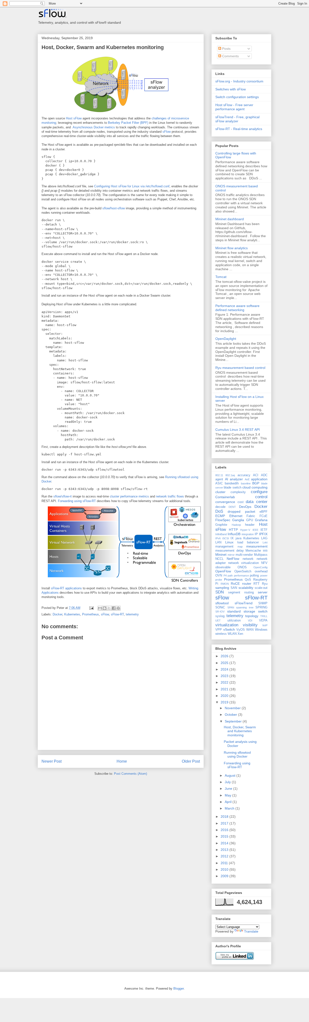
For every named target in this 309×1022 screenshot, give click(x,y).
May (228, 795)
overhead (261, 571)
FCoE (263, 516)
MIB (265, 550)
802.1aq (230, 475)
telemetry (132, 614)
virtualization (226, 625)
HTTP (233, 530)
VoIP (264, 625)
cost (241, 502)
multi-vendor (244, 554)
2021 (225, 689)
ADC (264, 475)
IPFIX (263, 534)
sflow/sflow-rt (62, 496)
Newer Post (52, 761)
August (230, 775)
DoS (219, 511)
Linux (229, 542)
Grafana (261, 520)
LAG (264, 538)
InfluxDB (234, 534)
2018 (225, 816)
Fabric (250, 516)
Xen (240, 633)
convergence (225, 502)
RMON (225, 583)
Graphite (221, 524)
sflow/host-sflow (113, 208)
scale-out (261, 588)
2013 (225, 850)
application (259, 479)
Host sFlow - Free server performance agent (234, 107)
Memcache (253, 550)
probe (218, 579)
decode (220, 507)
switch (262, 611)
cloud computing (254, 487)
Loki (265, 542)
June (229, 788)
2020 (225, 696)
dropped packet (241, 511)
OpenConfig (260, 567)
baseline (246, 483)
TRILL (263, 616)
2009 (225, 876)
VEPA (263, 620)
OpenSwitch (242, 571)
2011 (225, 863)
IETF (263, 530)
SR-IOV (220, 611)
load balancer (248, 542)
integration (248, 534)
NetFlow (233, 559)
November (233, 708)
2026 (225, 656)
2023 (225, 676)
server (262, 592)
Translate (251, 931)
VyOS (240, 629)
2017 (225, 823)
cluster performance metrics (129, 496)
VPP (218, 629)
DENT (232, 506)
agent (219, 479)
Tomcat (220, 277)
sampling (222, 588)
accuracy (244, 475)
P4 (225, 575)
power (263, 575)
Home (122, 761)
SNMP (262, 603)
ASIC (219, 483)
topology (251, 616)
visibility (250, 625)
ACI (255, 475)
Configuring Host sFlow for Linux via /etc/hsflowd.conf (131, 186)
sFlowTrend (244, 603)
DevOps (245, 507)
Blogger (178, 988)
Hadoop (236, 524)
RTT (256, 583)
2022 (225, 682)
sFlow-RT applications (66, 588)
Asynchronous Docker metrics (94, 127)
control (261, 497)
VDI (250, 620)
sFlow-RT (117, 614)
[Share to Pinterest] (118, 608)
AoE (247, 479)
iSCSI (225, 538)
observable (223, 567)
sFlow (166, 131)
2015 (225, 836)
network (248, 559)
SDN (219, 592)
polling (254, 575)
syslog (220, 616)
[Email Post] (91, 608)
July (228, 782)
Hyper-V (245, 529)
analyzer (236, 479)
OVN (218, 575)
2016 (225, 830)
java (238, 538)
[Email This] (100, 608)
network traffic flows (170, 496)
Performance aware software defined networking (237, 308)
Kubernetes (72, 614)
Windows (261, 629)
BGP (255, 483)
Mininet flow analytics (231, 248)
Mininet (220, 554)
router (246, 583)
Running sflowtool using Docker (237, 755)
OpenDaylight (225, 339)
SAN (234, 588)
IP (256, 534)
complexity (238, 492)
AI (226, 479)
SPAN (230, 607)
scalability (246, 588)
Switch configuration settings (237, 97)
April (228, 802)
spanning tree (244, 607)
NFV (264, 563)
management (224, 546)
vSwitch (229, 629)
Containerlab (225, 497)
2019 (225, 702)
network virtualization (243, 563)
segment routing (241, 592)
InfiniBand (221, 534)
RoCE (235, 583)
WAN (249, 629)
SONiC (220, 607)
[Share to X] (109, 608)
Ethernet (235, 516)
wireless (221, 633)
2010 (225, 869)
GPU (249, 520)
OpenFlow (223, 571)
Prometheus (90, 614)
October (231, 714)
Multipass (260, 554)
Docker (57, 614)
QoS (248, 579)
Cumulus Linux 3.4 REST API (237, 429)
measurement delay (229, 550)
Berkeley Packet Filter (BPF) (128, 122)
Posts (226, 49)
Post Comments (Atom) (130, 773)
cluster (220, 492)
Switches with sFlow (230, 89)
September (234, 721)
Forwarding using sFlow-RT (77, 501)
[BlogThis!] (104, 608)
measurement (256, 546)
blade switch (232, 487)
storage (249, 611)
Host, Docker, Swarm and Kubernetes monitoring (103, 47)
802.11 (219, 475)
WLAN (232, 633)
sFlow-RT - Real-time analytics (238, 129)
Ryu (264, 583)
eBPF (263, 511)
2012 (225, 856)
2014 (225, 843)
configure (259, 491)
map (240, 546)
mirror (231, 554)
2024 (225, 669)
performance (241, 575)
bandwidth (232, 483)
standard (234, 611)
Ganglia (238, 520)
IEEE (255, 529)
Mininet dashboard (229, 219)
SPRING (261, 607)
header (249, 524)
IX (232, 538)
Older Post (191, 761)
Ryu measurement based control (240, 368)
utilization (234, 620)
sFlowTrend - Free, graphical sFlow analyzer (237, 119)
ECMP (220, 516)
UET (218, 620)
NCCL (219, 559)
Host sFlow (74, 118)
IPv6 (218, 538)
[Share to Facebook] (113, 608)
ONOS (242, 567)
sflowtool (222, 603)
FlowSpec (222, 520)
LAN (218, 542)
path (230, 575)
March (230, 808)
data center (256, 501)
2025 (225, 663)
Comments (230, 56)
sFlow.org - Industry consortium (239, 81)
